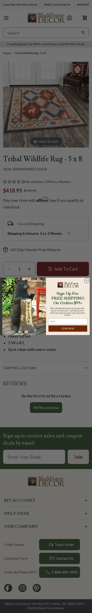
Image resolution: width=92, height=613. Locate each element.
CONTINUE (68, 328)
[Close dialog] (87, 281)
